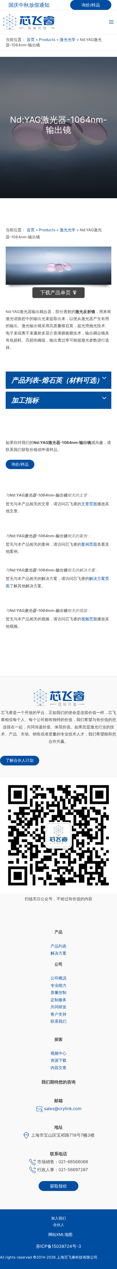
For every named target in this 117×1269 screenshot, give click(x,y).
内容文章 (58, 1067)
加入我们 (58, 1218)
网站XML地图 (60, 1234)
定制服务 (58, 1000)
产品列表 (58, 946)
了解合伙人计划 (20, 760)
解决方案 (58, 953)
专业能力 (58, 985)
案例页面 (89, 544)
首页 (31, 39)
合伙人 (58, 1225)
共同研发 (58, 1007)
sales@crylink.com (62, 1108)
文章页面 (89, 504)
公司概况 (58, 978)
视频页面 (89, 619)
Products (47, 39)
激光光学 (68, 39)
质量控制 (58, 992)
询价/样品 (20, 464)
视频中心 (58, 1053)
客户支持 (58, 1014)
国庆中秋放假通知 (29, 5)
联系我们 (58, 1021)
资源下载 (58, 1060)
